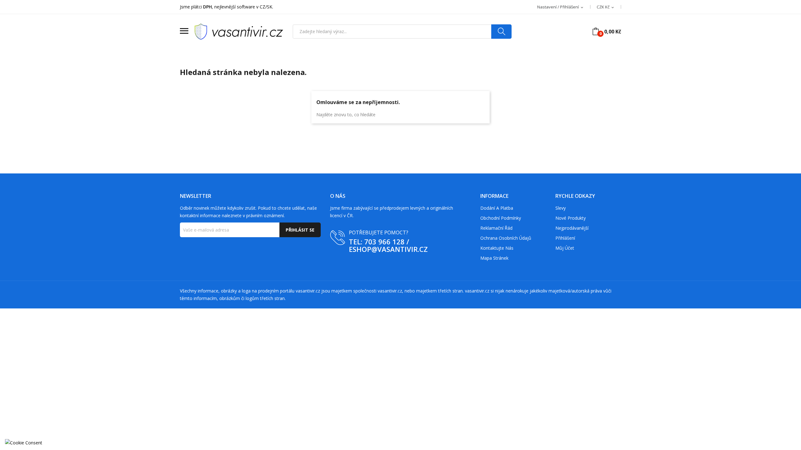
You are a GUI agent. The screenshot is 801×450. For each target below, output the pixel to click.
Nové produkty (570, 218)
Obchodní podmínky (500, 218)
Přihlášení (565, 238)
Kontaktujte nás (496, 248)
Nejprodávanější (572, 228)
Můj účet (564, 248)
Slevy (560, 208)
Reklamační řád (496, 228)
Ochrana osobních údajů (505, 238)
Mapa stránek (494, 258)
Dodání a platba (496, 208)
